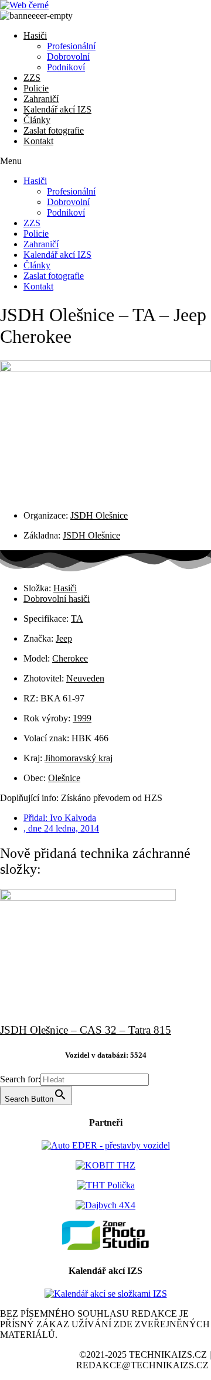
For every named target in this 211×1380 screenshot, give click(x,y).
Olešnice (64, 778)
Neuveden (85, 678)
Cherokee (70, 658)
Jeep (64, 638)
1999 (82, 718)
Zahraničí (41, 99)
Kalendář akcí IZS (57, 109)
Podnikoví (66, 67)
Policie (36, 88)
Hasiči (35, 35)
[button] (105, 161)
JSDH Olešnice (99, 515)
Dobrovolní (68, 57)
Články (36, 120)
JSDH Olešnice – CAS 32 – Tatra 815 (85, 1030)
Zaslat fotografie (53, 130)
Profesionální (71, 46)
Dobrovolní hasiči (56, 599)
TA (77, 618)
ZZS (31, 78)
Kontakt (38, 141)
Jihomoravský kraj (79, 758)
